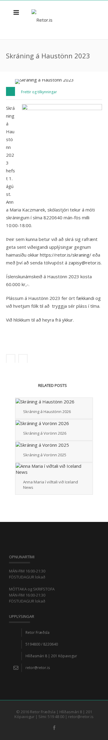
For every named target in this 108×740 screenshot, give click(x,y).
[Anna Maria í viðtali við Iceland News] (54, 469)
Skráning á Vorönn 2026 (44, 433)
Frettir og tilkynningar (39, 91)
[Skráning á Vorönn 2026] (54, 423)
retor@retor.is (38, 667)
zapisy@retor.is (84, 263)
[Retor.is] (42, 19)
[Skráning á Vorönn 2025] (54, 444)
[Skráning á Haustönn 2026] (54, 401)
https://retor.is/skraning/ (66, 255)
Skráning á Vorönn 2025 (44, 455)
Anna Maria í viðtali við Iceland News (50, 484)
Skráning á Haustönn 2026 (47, 411)
